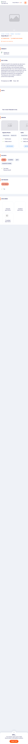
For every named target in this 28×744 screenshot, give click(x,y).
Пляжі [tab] (3, 159)
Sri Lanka (7, 33)
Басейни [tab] (10, 159)
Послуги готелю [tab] (6, 163)
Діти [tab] (17, 159)
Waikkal (12, 33)
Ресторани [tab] (5, 184)
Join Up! (2, 33)
